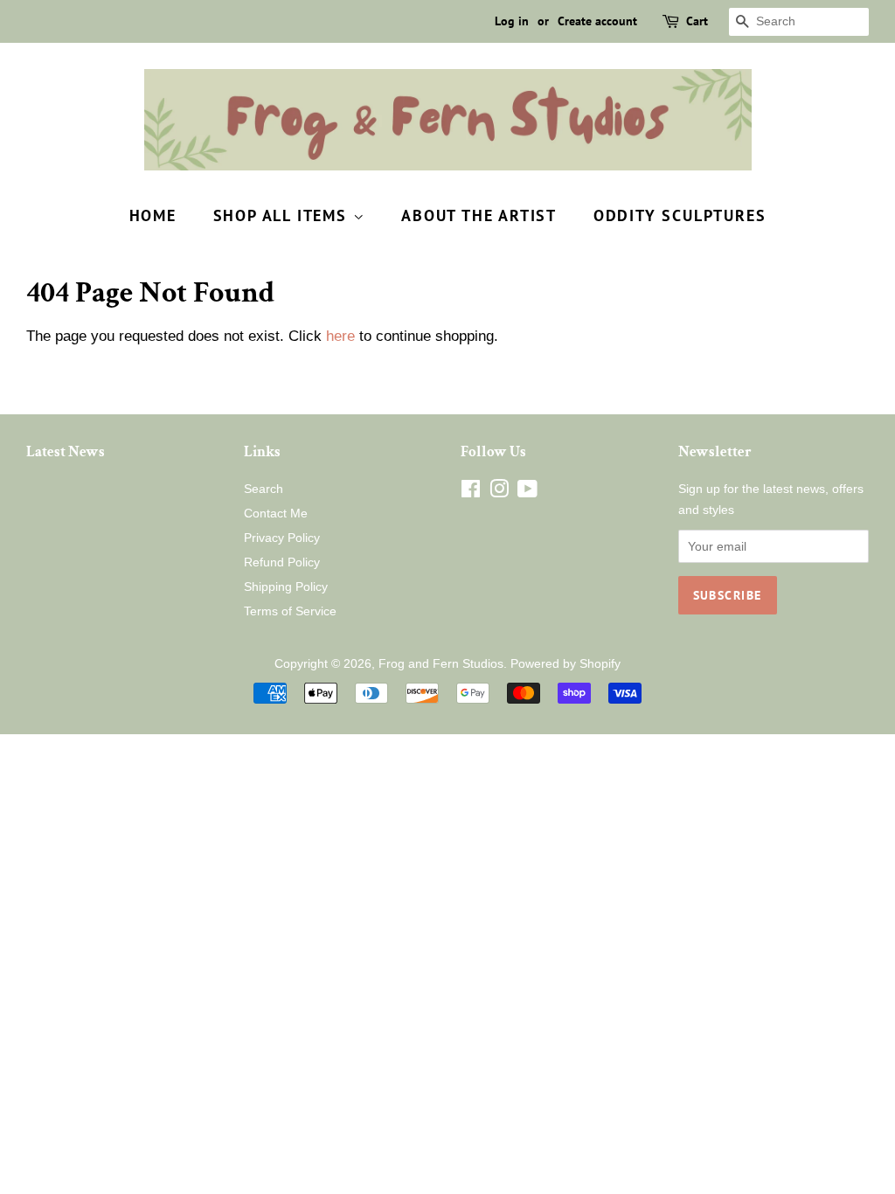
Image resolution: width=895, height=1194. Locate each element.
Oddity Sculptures (680, 215)
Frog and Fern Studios (440, 663)
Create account (597, 21)
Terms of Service (290, 611)
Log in (512, 21)
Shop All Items (283, 215)
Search (263, 489)
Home (153, 215)
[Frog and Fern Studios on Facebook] (471, 492)
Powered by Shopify (565, 663)
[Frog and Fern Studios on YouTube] (527, 492)
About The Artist (479, 215)
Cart (697, 21)
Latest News (65, 452)
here (340, 336)
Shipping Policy (286, 587)
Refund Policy (282, 562)
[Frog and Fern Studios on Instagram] (499, 492)
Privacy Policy (282, 538)
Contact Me (276, 513)
